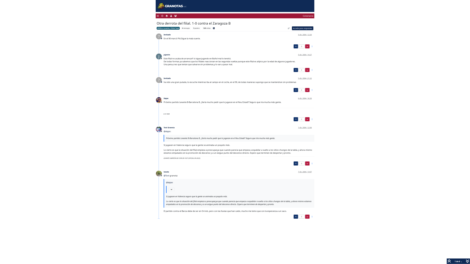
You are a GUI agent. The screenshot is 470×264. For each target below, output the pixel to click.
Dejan (166, 98)
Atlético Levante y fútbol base (168, 28)
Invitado (167, 34)
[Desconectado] (160, 100)
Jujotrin (167, 55)
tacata (166, 172)
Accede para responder (302, 28)
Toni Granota (169, 127)
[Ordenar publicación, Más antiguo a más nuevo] (289, 28)
